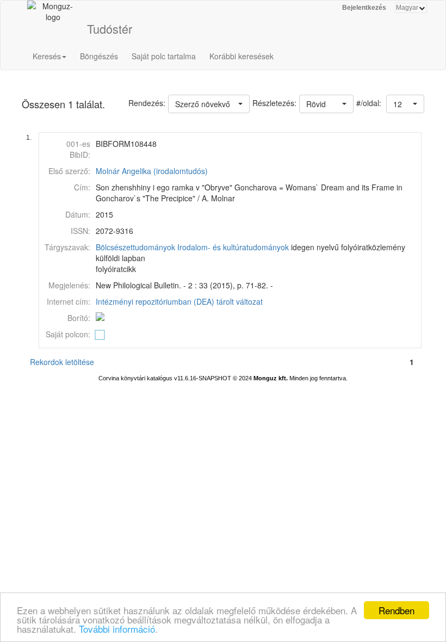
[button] (405, 104)
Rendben (396, 610)
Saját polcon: (68, 334)
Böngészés (99, 56)
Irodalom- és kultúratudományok (233, 247)
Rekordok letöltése (62, 361)
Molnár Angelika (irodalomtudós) (152, 170)
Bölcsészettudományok (135, 247)
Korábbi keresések (241, 56)
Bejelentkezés (364, 7)
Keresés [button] (47, 56)
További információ (117, 628)
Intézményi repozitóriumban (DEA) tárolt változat (179, 301)
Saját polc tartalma (164, 56)
